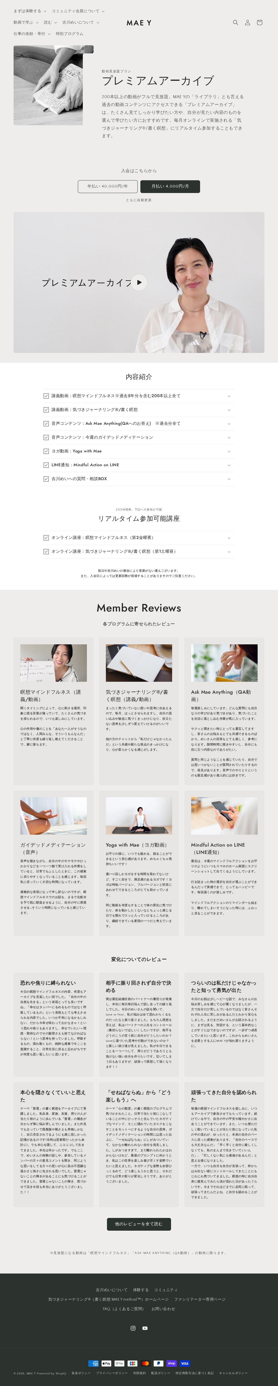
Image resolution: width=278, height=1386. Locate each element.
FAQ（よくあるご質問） (124, 1309)
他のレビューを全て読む (139, 1224)
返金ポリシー (81, 1373)
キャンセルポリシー (233, 1373)
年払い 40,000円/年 (107, 186)
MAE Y (31, 1373)
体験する (141, 1290)
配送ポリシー (160, 1373)
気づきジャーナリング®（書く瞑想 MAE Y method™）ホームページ (108, 1299)
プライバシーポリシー (112, 1373)
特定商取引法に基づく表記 (195, 1373)
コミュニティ (166, 1290)
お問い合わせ (163, 1309)
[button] (29, 11)
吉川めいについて (112, 1290)
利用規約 (139, 1373)
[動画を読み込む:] (139, 282)
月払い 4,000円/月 (170, 186)
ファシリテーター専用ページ (200, 1299)
